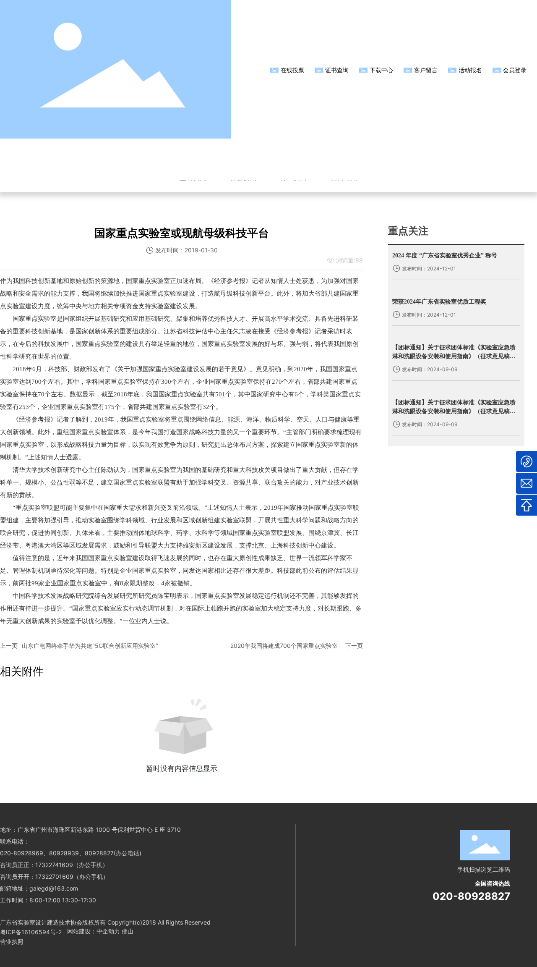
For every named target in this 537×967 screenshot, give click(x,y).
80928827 (99, 853)
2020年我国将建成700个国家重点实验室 (284, 645)
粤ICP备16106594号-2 (31, 932)
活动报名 (470, 69)
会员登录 (515, 69)
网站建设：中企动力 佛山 (100, 931)
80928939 (64, 853)
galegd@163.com (53, 888)
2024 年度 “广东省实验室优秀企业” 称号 (444, 255)
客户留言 (426, 69)
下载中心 (381, 69)
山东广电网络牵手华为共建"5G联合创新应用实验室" (90, 645)
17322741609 (54, 864)
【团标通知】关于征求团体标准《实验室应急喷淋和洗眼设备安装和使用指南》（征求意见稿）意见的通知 (454, 356)
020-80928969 (21, 853)
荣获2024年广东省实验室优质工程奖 (439, 302)
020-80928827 (471, 896)
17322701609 (54, 876)
